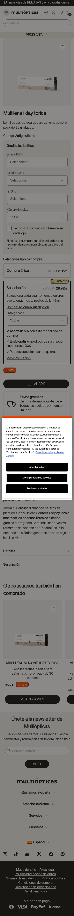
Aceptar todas (36, 467)
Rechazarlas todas (37, 489)
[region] (37, 458)
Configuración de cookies (37, 478)
